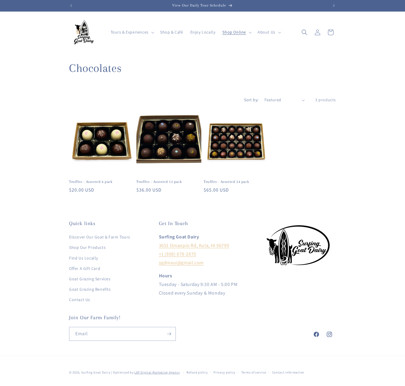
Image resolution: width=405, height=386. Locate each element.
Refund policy (197, 372)
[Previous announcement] (71, 5)
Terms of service (253, 372)
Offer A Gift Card (84, 268)
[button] (132, 32)
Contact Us (79, 299)
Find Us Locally (83, 258)
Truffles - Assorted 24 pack (226, 182)
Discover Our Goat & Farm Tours (99, 237)
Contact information (288, 372)
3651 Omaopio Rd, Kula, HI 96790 (194, 245)
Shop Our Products (87, 247)
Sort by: (251, 99)
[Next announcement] (333, 5)
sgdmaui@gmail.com (181, 263)
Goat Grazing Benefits (90, 289)
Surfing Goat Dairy (96, 372)
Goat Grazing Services (90, 278)
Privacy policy (224, 372)
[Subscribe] (169, 334)
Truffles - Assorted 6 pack (91, 182)
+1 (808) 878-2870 (177, 254)
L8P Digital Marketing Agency (157, 372)
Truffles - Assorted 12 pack (159, 182)
